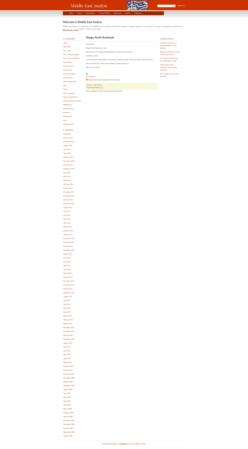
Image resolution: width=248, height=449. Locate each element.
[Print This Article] (87, 74)
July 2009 (66, 393)
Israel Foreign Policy (70, 97)
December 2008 (68, 420)
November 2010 (69, 331)
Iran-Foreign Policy (70, 81)
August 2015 (67, 145)
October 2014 (68, 165)
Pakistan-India (68, 109)
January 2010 (68, 370)
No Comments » (91, 76)
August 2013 (67, 207)
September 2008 (69, 432)
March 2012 (67, 273)
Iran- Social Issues (69, 74)
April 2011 (67, 312)
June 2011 (67, 304)
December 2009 (68, 374)
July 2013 (66, 211)
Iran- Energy (67, 70)
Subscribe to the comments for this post (104, 80)
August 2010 (67, 343)
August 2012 (67, 254)
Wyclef (97, 67)
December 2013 (68, 192)
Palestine (66, 112)
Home (71, 13)
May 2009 (67, 401)
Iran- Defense (67, 62)
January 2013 (68, 235)
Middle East (67, 105)
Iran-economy (68, 78)
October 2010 (68, 335)
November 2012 (69, 242)
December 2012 (68, 238)
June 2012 (67, 262)
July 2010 (66, 347)
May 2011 (67, 308)
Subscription (90, 13)
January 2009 (68, 417)
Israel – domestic (69, 93)
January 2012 (68, 277)
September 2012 (69, 250)
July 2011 (66, 300)
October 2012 (68, 246)
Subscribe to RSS (72, 30)
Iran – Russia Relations (71, 58)
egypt (65, 43)
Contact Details (104, 13)
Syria (65, 120)
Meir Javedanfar (112, 5)
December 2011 (68, 281)
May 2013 (67, 219)
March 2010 (67, 362)
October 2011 (68, 289)
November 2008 (69, 424)
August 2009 (67, 389)
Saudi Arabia (67, 116)
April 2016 (67, 134)
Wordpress (114, 444)
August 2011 (67, 296)
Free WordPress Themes (138, 444)
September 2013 (69, 204)
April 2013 (67, 223)
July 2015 (66, 149)
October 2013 (68, 200)
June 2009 (67, 397)
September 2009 (69, 386)
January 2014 (68, 188)
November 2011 (69, 285)
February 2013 (68, 231)
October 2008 (68, 428)
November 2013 (69, 196)
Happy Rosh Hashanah (100, 37)
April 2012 (67, 269)
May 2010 (67, 355)
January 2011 (68, 324)
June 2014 (67, 173)
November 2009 (69, 378)
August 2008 (67, 436)
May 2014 (67, 176)
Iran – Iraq (66, 50)
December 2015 (68, 142)
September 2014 (69, 169)
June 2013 (67, 215)
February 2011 (68, 320)
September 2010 (69, 339)
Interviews (117, 13)
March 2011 (67, 316)
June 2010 (67, 351)
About (80, 13)
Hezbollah (67, 47)
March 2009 (67, 409)
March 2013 (67, 227)
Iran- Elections (68, 66)
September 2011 (69, 293)
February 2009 (68, 413)
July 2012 (66, 258)
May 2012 (67, 266)
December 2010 (68, 327)
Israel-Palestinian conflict (72, 101)
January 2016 (68, 138)
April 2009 (67, 405)
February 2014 (68, 184)
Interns (127, 13)
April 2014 (67, 180)
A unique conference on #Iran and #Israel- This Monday (168, 45)
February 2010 (68, 366)
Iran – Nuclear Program (71, 54)
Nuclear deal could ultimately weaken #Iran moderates (168, 67)
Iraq (64, 85)
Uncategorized (68, 124)
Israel (65, 89)
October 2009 (68, 382)
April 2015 (67, 153)
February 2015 (68, 157)
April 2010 (67, 358)
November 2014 (69, 161)
